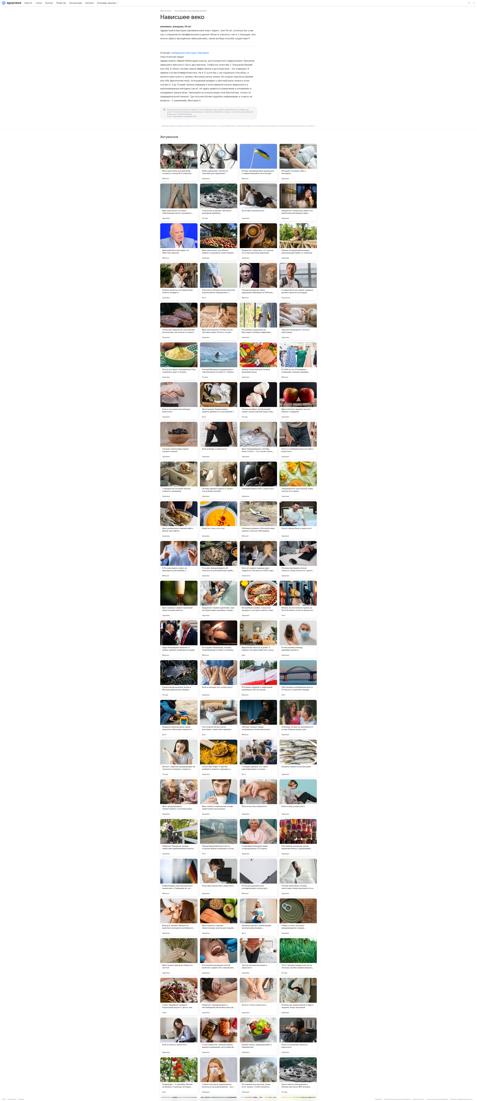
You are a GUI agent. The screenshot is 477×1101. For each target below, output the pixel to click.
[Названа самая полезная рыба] (298, 758)
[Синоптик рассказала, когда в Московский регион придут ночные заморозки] (179, 678)
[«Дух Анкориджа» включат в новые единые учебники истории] (179, 639)
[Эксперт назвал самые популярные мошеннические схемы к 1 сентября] (258, 718)
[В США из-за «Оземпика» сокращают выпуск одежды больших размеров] (298, 361)
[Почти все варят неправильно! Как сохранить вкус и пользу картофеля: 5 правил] (179, 361)
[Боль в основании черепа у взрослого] (298, 1036)
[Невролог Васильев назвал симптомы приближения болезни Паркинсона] (179, 837)
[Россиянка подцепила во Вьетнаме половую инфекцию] (258, 321)
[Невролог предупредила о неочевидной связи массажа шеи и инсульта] (218, 996)
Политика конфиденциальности (461, 1099)
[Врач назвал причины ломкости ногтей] (179, 956)
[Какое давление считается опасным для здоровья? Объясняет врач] (218, 162)
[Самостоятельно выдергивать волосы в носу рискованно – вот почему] (218, 1076)
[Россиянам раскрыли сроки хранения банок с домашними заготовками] (298, 837)
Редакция (378, 1099)
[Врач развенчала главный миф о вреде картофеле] (179, 520)
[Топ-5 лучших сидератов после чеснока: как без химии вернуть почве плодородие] (298, 956)
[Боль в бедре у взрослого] (218, 440)
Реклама (21, 1099)
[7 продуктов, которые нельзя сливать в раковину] (179, 480)
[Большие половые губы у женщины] (298, 162)
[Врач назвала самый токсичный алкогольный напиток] (179, 599)
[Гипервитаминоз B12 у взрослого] (258, 480)
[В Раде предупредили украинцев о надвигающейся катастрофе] (258, 162)
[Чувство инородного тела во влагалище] (298, 321)
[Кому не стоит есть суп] (218, 520)
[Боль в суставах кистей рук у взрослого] (179, 400)
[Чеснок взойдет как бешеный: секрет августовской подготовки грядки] (258, 400)
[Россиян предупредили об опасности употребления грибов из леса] (218, 559)
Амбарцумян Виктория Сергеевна (190, 53)
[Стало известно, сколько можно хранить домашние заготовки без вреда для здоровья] (218, 1036)
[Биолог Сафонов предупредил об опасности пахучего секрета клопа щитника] (179, 758)
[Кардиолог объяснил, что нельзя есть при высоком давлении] (258, 242)
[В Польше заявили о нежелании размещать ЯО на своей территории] (258, 678)
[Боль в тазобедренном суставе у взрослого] (298, 440)
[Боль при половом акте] (258, 202)
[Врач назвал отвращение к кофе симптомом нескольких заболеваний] (218, 798)
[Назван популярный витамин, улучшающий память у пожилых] (298, 242)
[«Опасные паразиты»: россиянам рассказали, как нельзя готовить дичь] (179, 321)
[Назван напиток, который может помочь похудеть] (179, 281)
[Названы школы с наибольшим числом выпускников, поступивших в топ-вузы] (258, 917)
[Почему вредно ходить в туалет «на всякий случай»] (218, 480)
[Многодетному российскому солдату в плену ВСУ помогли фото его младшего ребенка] (179, 162)
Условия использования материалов (397, 1099)
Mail (3, 1099)
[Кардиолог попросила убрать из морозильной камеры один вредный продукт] (298, 202)
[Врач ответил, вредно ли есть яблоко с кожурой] (298, 400)
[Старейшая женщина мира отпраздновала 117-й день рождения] (258, 837)
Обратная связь (418, 1099)
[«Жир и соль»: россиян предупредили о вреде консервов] (298, 917)
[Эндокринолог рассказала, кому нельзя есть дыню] (298, 480)
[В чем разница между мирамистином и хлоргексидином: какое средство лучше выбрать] (298, 639)
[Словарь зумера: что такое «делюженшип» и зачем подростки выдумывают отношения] (258, 758)
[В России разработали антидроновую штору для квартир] (258, 877)
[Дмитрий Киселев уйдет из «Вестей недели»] (179, 242)
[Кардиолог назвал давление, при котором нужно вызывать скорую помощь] (218, 599)
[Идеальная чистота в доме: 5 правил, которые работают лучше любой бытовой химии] (258, 639)
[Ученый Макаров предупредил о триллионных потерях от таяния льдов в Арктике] (218, 361)
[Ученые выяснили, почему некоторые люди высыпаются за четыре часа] (298, 877)
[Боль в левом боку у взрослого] (298, 520)
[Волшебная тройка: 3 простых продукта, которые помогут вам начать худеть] (258, 599)
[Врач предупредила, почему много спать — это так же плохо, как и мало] (258, 440)
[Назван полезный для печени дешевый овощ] (258, 361)
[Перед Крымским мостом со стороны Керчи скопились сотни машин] (218, 837)
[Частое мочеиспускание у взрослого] (258, 956)
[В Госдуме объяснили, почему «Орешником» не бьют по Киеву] (218, 639)
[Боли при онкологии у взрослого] (218, 877)
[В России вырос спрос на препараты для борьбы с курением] (179, 559)
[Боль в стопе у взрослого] (258, 996)
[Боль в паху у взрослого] (298, 798)
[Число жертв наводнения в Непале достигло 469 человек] (298, 1076)
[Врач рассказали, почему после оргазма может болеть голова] (218, 321)
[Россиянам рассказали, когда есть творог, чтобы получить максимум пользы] (258, 1076)
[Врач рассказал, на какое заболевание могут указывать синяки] (179, 202)
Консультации (165, 11)
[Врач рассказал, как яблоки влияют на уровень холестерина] (218, 242)
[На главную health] (13, 3)
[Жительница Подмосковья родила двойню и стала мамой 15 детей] (218, 400)
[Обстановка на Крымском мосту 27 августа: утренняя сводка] (298, 678)
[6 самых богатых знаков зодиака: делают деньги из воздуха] (298, 281)
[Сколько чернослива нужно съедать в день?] (179, 440)
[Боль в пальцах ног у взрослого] (218, 678)
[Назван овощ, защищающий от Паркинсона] (258, 1036)
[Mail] (3, 3)
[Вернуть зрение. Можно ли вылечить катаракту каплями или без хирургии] (179, 917)
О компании (11, 1099)
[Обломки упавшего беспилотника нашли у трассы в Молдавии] (258, 520)
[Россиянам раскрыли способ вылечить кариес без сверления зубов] (218, 956)
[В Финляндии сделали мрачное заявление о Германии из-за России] (179, 877)
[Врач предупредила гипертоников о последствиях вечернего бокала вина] (179, 798)
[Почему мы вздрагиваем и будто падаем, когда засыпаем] (298, 996)
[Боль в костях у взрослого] (258, 798)
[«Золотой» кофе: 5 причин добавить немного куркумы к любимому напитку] (218, 758)
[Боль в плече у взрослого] (179, 1036)
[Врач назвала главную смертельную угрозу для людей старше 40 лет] (218, 917)
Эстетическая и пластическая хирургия (190, 11)
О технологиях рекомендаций (437, 1099)
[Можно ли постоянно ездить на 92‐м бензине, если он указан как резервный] (298, 599)
